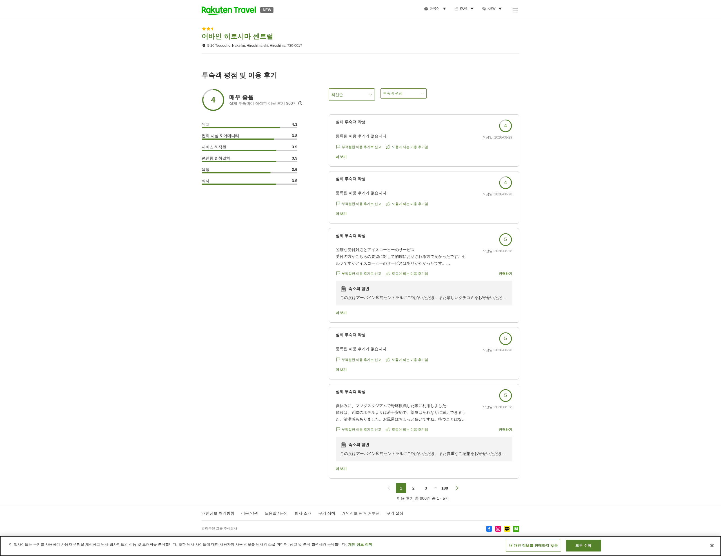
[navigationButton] (389, 488)
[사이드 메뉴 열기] (514, 9)
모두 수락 (583, 545)
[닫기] (712, 545)
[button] (229, 10)
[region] (360, 546)
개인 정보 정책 (360, 544)
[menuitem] (436, 8)
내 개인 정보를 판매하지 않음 (533, 545)
